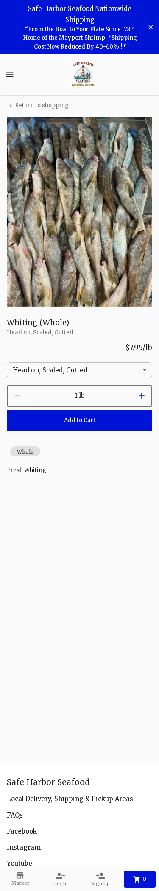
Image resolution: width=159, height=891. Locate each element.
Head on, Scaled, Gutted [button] (50, 370)
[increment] (141, 395)
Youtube (19, 863)
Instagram (24, 847)
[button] (25, 451)
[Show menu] (10, 74)
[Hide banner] (151, 27)
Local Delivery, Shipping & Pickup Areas (70, 799)
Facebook (22, 831)
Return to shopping (42, 105)
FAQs (15, 815)
